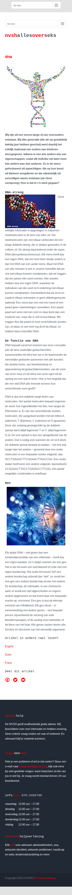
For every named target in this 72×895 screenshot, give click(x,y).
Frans (8, 662)
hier (12, 845)
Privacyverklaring (45, 878)
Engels (9, 646)
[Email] (23, 680)
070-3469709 (32, 795)
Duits (8, 654)
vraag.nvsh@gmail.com (33, 766)
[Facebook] (7, 680)
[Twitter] (15, 680)
